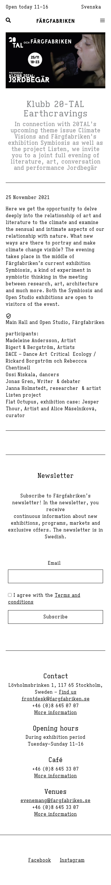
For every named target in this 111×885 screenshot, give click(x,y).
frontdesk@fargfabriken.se (56, 699)
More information (55, 712)
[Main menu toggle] (100, 20)
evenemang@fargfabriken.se (55, 801)
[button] (8, 21)
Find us (68, 692)
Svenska (91, 7)
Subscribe (55, 617)
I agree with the (44, 599)
